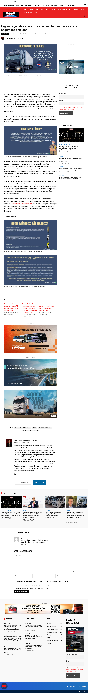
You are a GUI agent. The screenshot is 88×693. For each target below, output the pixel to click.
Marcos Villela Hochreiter (15, 38)
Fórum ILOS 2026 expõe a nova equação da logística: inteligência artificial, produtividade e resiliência (12, 627)
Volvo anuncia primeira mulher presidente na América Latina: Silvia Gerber (33, 647)
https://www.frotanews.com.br (22, 442)
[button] (84, 16)
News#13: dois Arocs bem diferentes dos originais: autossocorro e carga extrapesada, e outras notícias (29, 308)
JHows (34, 427)
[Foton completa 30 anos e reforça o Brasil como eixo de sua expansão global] (55, 502)
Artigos (6, 634)
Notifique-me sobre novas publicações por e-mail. (32, 588)
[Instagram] (82, 4)
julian (23, 538)
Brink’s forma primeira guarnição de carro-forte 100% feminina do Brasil (33, 637)
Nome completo (64, 93)
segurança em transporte (30, 430)
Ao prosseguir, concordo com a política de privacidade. (71, 108)
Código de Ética (79, 691)
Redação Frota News (6, 517)
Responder (24, 544)
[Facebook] (67, 686)
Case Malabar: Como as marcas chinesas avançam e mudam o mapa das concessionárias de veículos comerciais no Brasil (13, 639)
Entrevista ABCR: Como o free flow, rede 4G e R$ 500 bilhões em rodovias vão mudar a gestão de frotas (71, 160)
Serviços (5, 34)
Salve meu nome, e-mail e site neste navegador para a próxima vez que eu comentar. (42, 581)
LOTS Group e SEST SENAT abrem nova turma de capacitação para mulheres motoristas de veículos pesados (70, 178)
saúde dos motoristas (44, 427)
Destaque (61, 156)
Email (61, 100)
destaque (18, 427)
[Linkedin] (85, 4)
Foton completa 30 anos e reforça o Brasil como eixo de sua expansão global (70, 169)
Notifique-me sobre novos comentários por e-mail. (33, 586)
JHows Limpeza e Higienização (21, 204)
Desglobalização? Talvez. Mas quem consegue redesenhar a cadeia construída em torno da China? (12, 650)
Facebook (72, 686)
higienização (26, 427)
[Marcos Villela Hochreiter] (3, 38)
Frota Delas (28, 623)
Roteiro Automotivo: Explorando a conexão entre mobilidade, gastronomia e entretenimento (69, 148)
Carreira (27, 643)
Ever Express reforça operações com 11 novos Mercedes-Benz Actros (33, 627)
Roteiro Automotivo (64, 144)
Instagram (84, 686)
